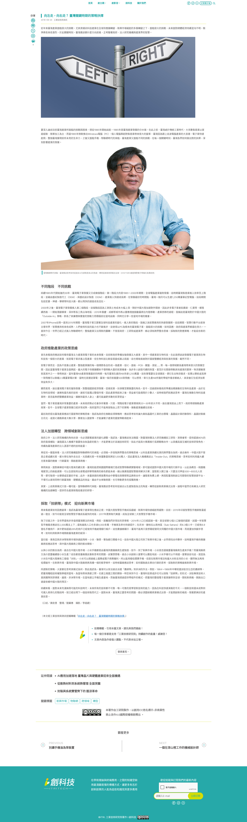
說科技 (129, 3)
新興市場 (61, 701)
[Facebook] (33, 20)
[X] (33, 30)
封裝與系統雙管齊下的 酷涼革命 (77, 691)
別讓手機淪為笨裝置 (61, 747)
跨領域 (85, 701)
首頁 (90, 3)
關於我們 (141, 3)
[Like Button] (33, 41)
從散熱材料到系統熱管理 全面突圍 (78, 683)
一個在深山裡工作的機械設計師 (179, 747)
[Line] (33, 25)
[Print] (33, 35)
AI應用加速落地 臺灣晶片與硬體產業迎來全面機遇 (88, 675)
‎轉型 (95, 701)
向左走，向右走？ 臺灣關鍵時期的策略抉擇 (101, 616)
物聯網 (74, 701)
